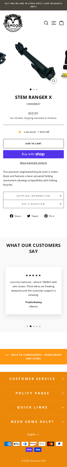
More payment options (33, 162)
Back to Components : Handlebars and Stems (36, 356)
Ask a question (33, 204)
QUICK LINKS (32, 407)
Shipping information (33, 196)
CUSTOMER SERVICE (32, 379)
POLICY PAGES (33, 393)
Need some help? (32, 421)
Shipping (28, 118)
